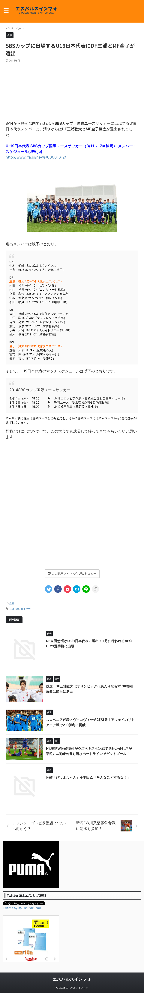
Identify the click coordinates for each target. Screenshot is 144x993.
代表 (11, 603)
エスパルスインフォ (72, 979)
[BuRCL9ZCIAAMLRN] (72, 230)
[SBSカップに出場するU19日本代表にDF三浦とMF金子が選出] (76, 589)
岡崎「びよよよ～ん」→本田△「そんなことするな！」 (88, 777)
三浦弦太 (14, 608)
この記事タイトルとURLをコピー (74, 573)
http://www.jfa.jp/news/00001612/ (36, 157)
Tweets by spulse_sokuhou (22, 908)
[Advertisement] (72, 90)
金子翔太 (26, 608)
